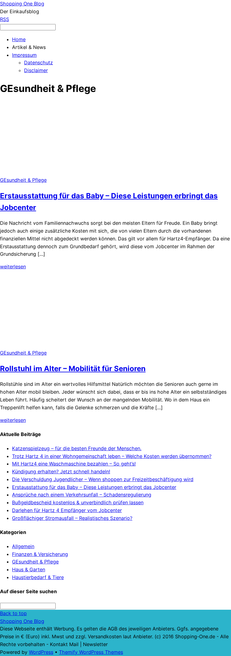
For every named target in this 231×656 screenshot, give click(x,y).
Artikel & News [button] (29, 47)
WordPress (41, 652)
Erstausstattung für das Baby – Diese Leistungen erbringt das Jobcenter (94, 487)
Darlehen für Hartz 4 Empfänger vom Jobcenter (67, 510)
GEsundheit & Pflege (23, 180)
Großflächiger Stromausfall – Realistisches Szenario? (72, 518)
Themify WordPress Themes (91, 652)
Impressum (24, 55)
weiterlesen (13, 267)
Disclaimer (36, 70)
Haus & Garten (28, 569)
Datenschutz (38, 62)
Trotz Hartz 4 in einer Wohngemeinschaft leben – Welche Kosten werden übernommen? (111, 456)
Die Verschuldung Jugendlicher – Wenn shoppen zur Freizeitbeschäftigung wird (102, 479)
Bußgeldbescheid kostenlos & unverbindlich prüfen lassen (77, 502)
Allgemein (23, 546)
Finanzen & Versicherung (40, 554)
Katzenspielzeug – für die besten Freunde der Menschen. (76, 448)
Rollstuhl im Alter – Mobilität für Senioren (73, 368)
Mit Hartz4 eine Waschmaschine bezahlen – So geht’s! (74, 464)
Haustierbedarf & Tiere (38, 577)
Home (19, 39)
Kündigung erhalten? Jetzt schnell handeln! (61, 471)
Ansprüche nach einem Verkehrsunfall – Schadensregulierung (81, 495)
